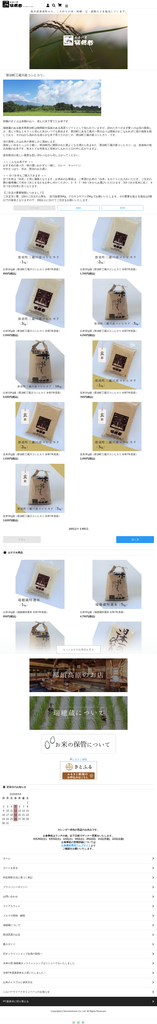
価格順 (78, 208)
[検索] (54, 5)
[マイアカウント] (48, 5)
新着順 (122, 208)
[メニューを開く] (67, 5)
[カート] (60, 5)
